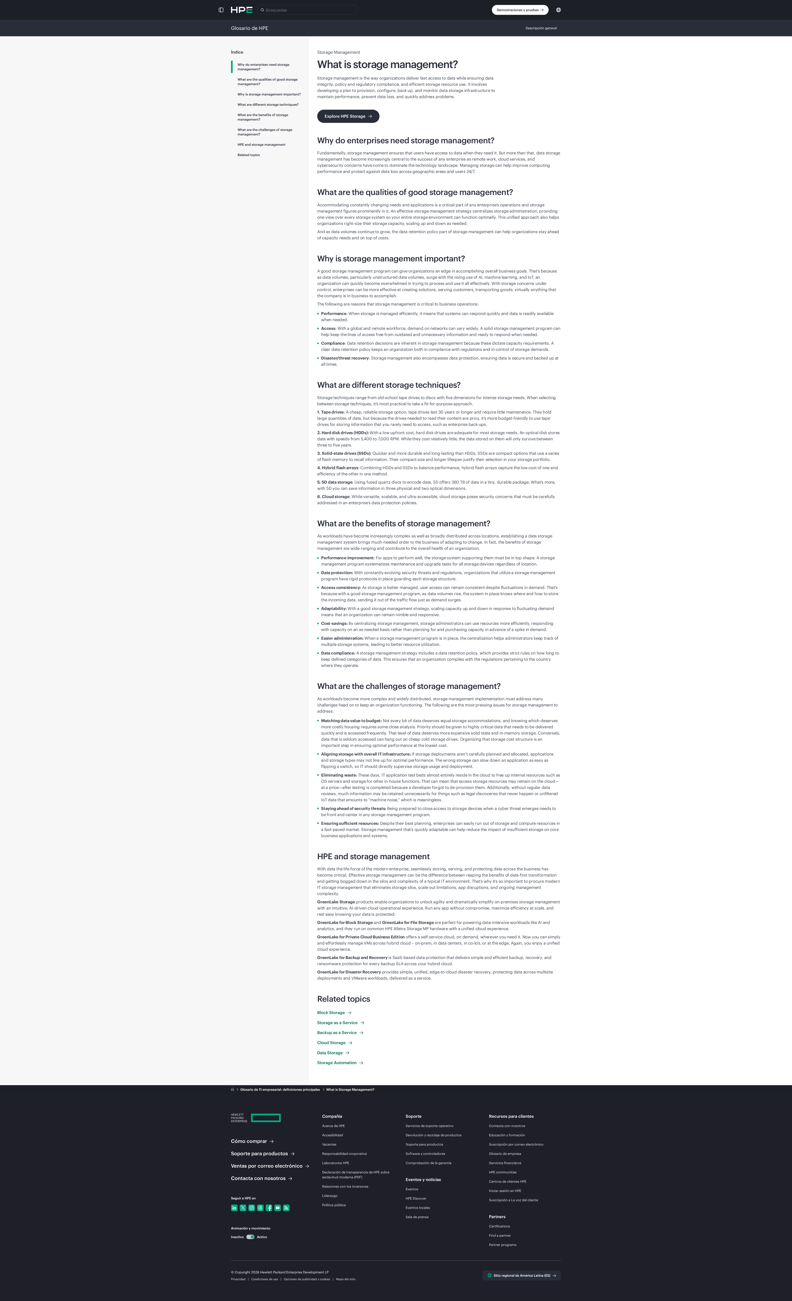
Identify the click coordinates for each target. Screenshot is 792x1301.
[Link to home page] (233, 1089)
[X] (243, 1208)
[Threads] (260, 1208)
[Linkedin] (234, 1208)
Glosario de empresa (505, 1154)
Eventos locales (418, 1208)
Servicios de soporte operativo (430, 1126)
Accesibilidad (332, 1135)
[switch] (248, 1237)
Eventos (412, 1189)
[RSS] (286, 1208)
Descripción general (541, 28)
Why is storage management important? (269, 94)
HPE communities (503, 1172)
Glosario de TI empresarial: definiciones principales (280, 1089)
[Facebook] (269, 1208)
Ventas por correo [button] (267, 1166)
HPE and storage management (261, 144)
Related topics (249, 155)
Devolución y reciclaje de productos (434, 1135)
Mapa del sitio (345, 1279)
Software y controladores (425, 1154)
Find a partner (500, 1235)
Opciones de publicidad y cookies (307, 1279)
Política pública (334, 1205)
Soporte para (259, 1153)
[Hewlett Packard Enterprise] (241, 10)
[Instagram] (251, 1208)
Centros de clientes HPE (507, 1181)
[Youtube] (277, 1208)
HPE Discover (416, 1198)
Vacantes (329, 1144)
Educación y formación (507, 1135)
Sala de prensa (417, 1217)
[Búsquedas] (262, 9)
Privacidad (238, 1279)
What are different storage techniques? (268, 104)
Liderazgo (330, 1196)
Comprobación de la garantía (428, 1163)
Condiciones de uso (265, 1279)
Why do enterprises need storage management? (263, 66)
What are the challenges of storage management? (265, 132)
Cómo (249, 1141)
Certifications (499, 1226)
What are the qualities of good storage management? (268, 81)
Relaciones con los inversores (345, 1186)
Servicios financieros (505, 1163)
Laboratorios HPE (335, 1163)
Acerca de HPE (333, 1126)
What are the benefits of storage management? (263, 117)
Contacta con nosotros (507, 1126)
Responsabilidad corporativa (344, 1154)
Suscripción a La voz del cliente (513, 1200)
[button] (221, 10)
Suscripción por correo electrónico (516, 1144)
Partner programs (502, 1245)
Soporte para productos (424, 1144)
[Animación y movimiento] (250, 1237)
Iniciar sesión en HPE (505, 1191)
